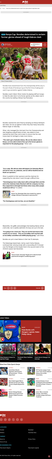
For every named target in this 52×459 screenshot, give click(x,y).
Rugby (3, 8)
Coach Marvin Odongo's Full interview (42, 358)
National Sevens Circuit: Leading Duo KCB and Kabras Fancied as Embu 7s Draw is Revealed (44, 383)
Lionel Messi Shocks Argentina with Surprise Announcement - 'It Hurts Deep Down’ (15, 372)
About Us (2, 439)
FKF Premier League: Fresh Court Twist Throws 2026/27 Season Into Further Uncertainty (43, 372)
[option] (8, 352)
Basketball (30, 430)
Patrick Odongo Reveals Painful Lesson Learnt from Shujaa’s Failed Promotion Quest (16, 394)
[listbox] (26, 352)
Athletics (2, 432)
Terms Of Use (3, 442)
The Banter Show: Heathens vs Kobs (24, 358)
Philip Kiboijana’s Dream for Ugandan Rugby (7, 358)
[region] (26, 352)
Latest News (3, 5)
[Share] (44, 44)
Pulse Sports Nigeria (5, 448)
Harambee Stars (32, 432)
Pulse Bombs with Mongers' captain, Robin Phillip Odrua (30, 332)
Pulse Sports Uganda (33, 448)
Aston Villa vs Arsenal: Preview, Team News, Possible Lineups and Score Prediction (43, 394)
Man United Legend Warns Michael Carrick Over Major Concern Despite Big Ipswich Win (16, 383)
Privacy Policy (31, 439)
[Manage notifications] (49, 456)
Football (11, 367)
